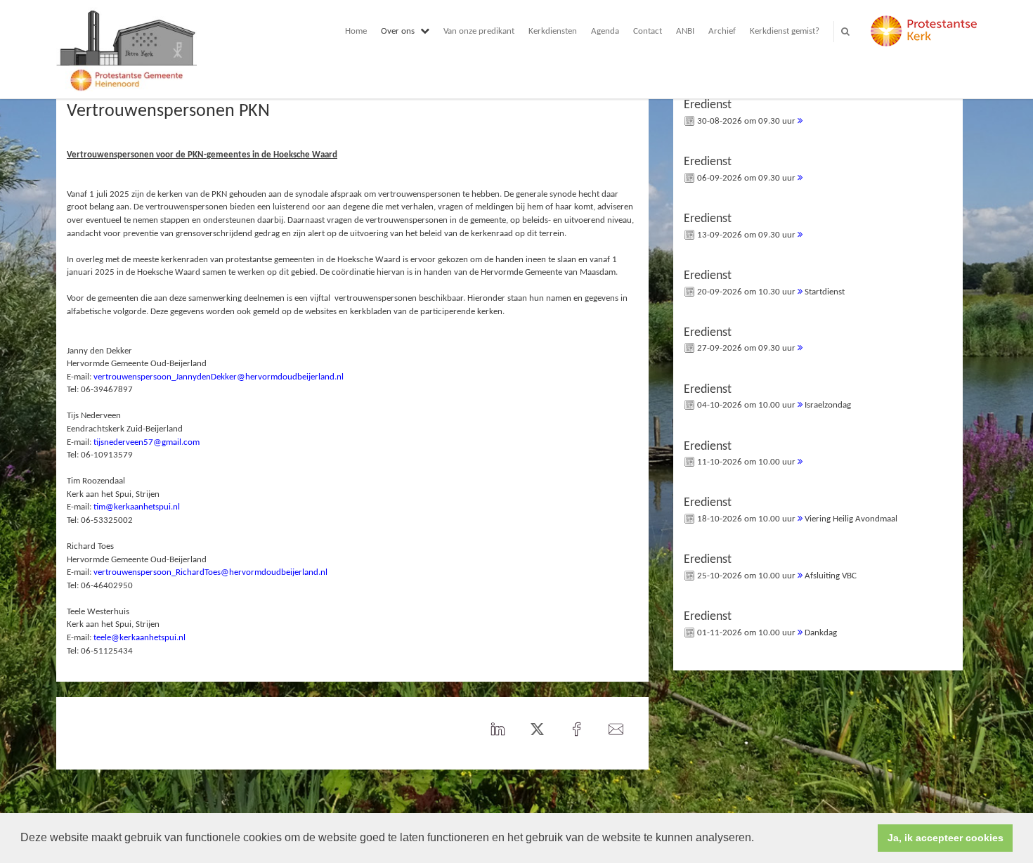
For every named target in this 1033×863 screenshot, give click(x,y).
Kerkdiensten (552, 31)
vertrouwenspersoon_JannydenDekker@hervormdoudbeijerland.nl (218, 377)
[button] (759, 839)
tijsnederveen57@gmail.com (146, 442)
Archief (722, 31)
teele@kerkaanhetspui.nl (139, 637)
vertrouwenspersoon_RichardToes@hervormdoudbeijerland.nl (210, 572)
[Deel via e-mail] (616, 730)
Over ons (398, 31)
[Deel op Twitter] (537, 730)
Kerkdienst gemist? (784, 31)
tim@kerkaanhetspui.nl (136, 507)
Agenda (605, 31)
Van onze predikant (478, 31)
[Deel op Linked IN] (498, 730)
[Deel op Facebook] (577, 730)
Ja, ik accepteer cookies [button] (945, 837)
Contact (647, 31)
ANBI (685, 31)
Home (356, 31)
